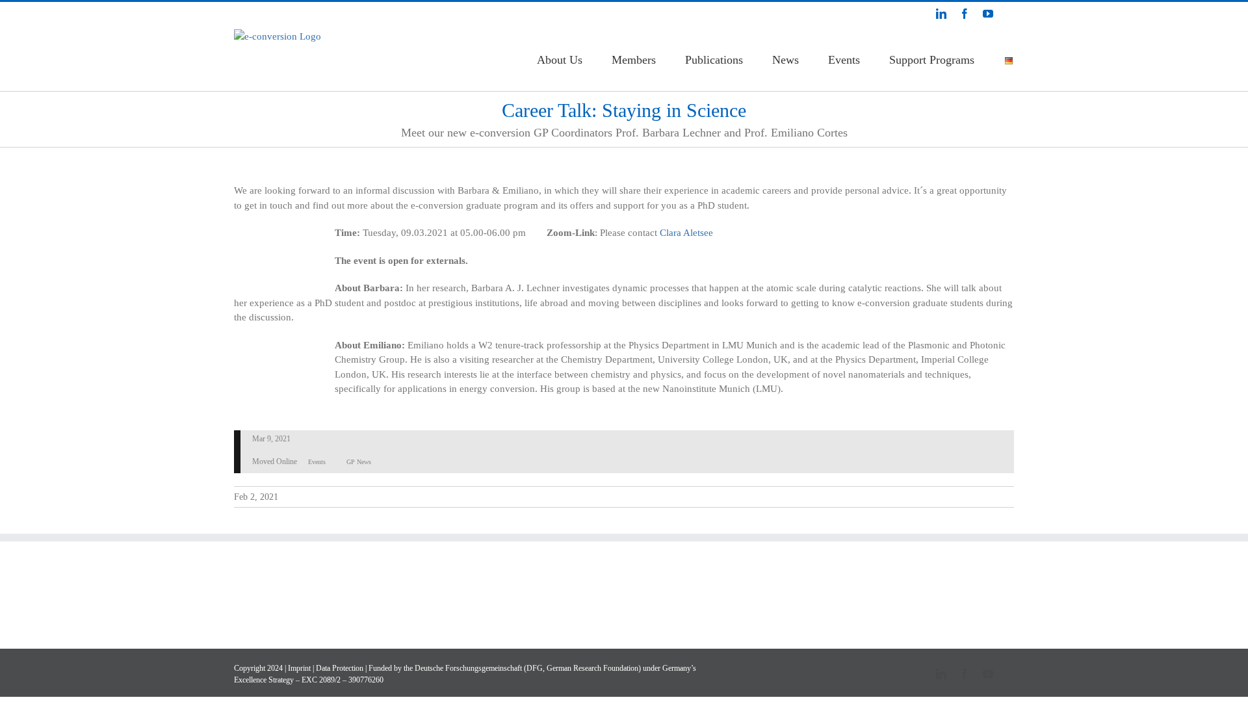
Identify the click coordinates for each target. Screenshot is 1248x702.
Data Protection (339, 668)
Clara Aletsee (686, 233)
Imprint (299, 668)
